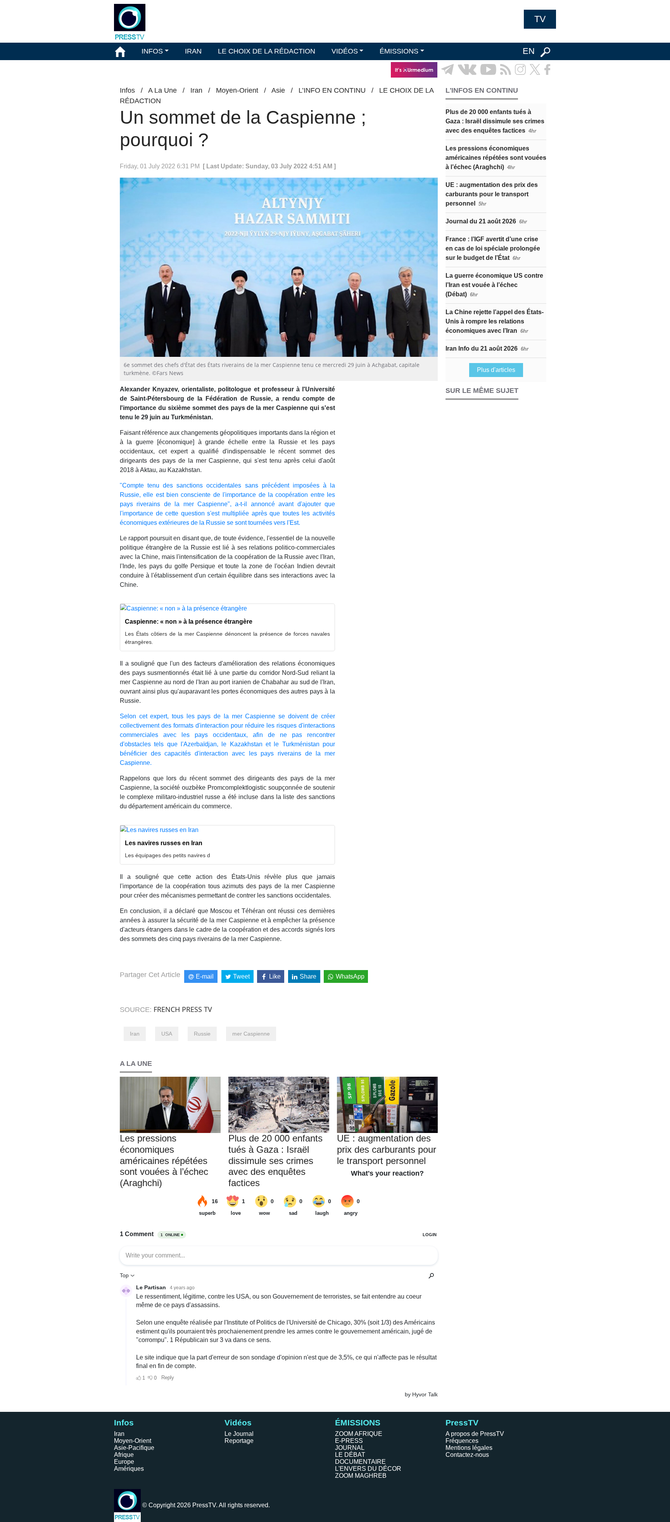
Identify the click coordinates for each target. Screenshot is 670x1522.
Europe (124, 1461)
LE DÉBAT (350, 1454)
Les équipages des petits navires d (167, 855)
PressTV (462, 1422)
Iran (196, 90)
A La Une (162, 90)
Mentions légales (469, 1447)
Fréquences (462, 1440)
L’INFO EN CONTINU (332, 90)
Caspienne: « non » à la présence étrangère (188, 621)
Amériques (129, 1468)
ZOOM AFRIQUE (358, 1433)
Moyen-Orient (237, 90)
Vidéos (238, 1422)
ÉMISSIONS (399, 51)
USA (166, 1034)
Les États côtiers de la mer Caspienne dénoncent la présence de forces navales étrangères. (227, 638)
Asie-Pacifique (134, 1447)
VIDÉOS (345, 51)
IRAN (193, 51)
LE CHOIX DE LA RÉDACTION (266, 51)
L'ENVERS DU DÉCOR (368, 1468)
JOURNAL (349, 1447)
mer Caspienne (251, 1034)
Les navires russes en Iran (163, 843)
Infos (127, 90)
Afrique (124, 1454)
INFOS (152, 51)
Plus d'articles (496, 370)
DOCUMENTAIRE (360, 1461)
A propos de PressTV (475, 1433)
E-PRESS (349, 1440)
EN (529, 51)
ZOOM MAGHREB (361, 1475)
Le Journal (239, 1433)
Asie (278, 90)
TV (540, 19)
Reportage (239, 1440)
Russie (202, 1034)
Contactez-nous (467, 1454)
